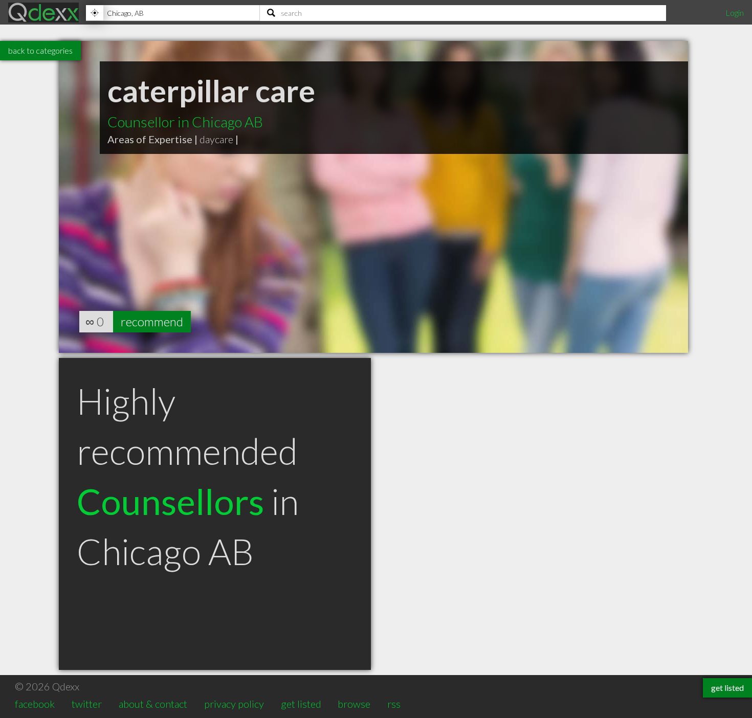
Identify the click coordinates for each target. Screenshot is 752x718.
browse (354, 704)
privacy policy (234, 704)
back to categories (40, 50)
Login (734, 12)
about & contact (153, 704)
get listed (301, 704)
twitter (87, 704)
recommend (152, 321)
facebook (35, 704)
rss (394, 704)
